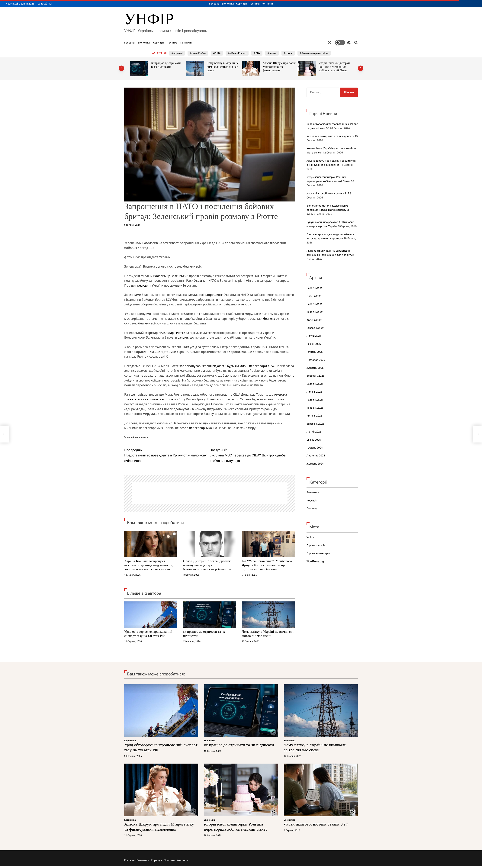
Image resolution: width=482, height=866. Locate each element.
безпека (269, 319)
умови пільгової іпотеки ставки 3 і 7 (328, 193)
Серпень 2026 (315, 287)
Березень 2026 (315, 327)
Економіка (227, 3)
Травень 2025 (315, 407)
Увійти (310, 537)
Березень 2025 (315, 423)
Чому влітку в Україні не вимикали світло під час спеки (167, 66)
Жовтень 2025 (315, 367)
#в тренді (177, 53)
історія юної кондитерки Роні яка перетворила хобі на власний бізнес (278, 66)
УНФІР (149, 19)
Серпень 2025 (315, 383)
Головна (214, 3)
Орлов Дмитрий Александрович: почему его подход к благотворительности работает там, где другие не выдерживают (209, 567)
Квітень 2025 (314, 415)
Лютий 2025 (314, 431)
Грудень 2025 (315, 351)
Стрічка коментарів (318, 553)
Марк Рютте (176, 333)
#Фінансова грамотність (314, 53)
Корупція (241, 3)
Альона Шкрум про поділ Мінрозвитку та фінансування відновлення (223, 68)
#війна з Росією (237, 53)
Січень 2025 (314, 439)
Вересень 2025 (315, 375)
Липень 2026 (314, 296)
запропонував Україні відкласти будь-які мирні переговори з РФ (226, 366)
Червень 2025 (315, 399)
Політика (254, 3)
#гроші (288, 53)
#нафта (272, 53)
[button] (121, 68)
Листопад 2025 (316, 359)
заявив (183, 337)
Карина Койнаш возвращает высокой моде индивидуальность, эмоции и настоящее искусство (148, 565)
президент (143, 285)
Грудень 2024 (315, 447)
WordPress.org (315, 561)
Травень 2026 (315, 311)
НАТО (258, 276)
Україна (199, 280)
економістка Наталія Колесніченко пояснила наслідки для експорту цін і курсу (329, 210)
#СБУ (257, 53)
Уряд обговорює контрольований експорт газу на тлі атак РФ (148, 634)
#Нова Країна (198, 53)
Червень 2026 (315, 303)
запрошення (214, 295)
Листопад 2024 (316, 455)
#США (216, 53)
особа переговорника (195, 428)
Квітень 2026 (314, 319)
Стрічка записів (316, 545)
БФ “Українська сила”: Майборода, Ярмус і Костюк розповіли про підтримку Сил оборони (267, 565)
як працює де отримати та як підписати (330, 136)
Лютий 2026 (314, 335)
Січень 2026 (314, 343)
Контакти (267, 3)
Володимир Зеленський (170, 276)
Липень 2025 (314, 391)
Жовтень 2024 (315, 463)
